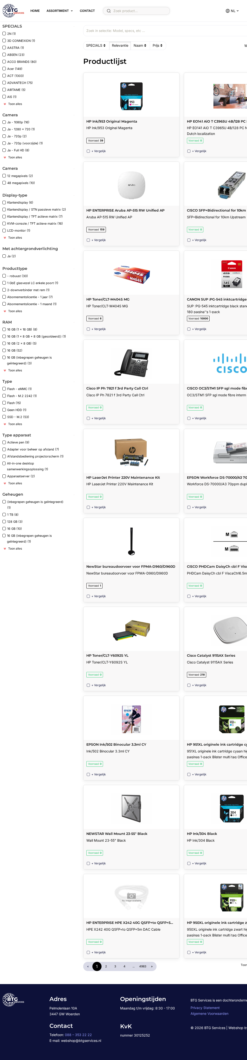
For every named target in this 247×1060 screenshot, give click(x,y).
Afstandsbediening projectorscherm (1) (35, 456)
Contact (87, 11)
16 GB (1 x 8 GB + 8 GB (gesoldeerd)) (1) (36, 336)
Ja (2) (11, 256)
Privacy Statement (205, 1008)
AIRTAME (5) (16, 90)
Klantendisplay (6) (20, 202)
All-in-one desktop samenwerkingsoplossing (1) (27, 466)
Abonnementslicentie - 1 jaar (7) (30, 297)
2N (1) (11, 34)
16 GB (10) (14, 528)
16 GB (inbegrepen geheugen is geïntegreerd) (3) (29, 360)
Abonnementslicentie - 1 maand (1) (32, 304)
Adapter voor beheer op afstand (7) (33, 449)
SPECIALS (94, 45)
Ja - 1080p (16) (18, 122)
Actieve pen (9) (18, 442)
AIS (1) (12, 97)
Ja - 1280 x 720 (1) (21, 129)
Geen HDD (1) (17, 410)
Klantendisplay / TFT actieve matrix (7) (35, 216)
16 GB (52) (14, 350)
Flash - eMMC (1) (19, 389)
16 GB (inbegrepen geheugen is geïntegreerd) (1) (29, 538)
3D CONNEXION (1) (21, 41)
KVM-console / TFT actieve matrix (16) (35, 223)
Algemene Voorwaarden (209, 1013)
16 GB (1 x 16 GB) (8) (22, 329)
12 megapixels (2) (20, 176)
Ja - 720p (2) (17, 136)
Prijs (156, 45)
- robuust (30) (17, 276)
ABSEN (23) (16, 55)
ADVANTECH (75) (20, 83)
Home (35, 11)
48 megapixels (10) (21, 183)
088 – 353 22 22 (78, 1035)
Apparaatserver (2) (21, 476)
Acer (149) (14, 69)
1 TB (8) (13, 514)
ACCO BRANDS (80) (22, 62)
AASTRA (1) (15, 48)
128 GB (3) (15, 521)
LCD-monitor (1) (18, 230)
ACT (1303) (15, 76)
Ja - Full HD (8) (18, 150)
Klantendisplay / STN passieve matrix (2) (36, 209)
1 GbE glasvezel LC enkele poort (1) (32, 283)
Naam (138, 45)
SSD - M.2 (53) (18, 417)
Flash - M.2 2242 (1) (22, 396)
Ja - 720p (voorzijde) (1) (25, 143)
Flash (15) (14, 403)
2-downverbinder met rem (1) (28, 290)
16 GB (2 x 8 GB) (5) (22, 343)
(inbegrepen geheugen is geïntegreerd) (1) (35, 504)
